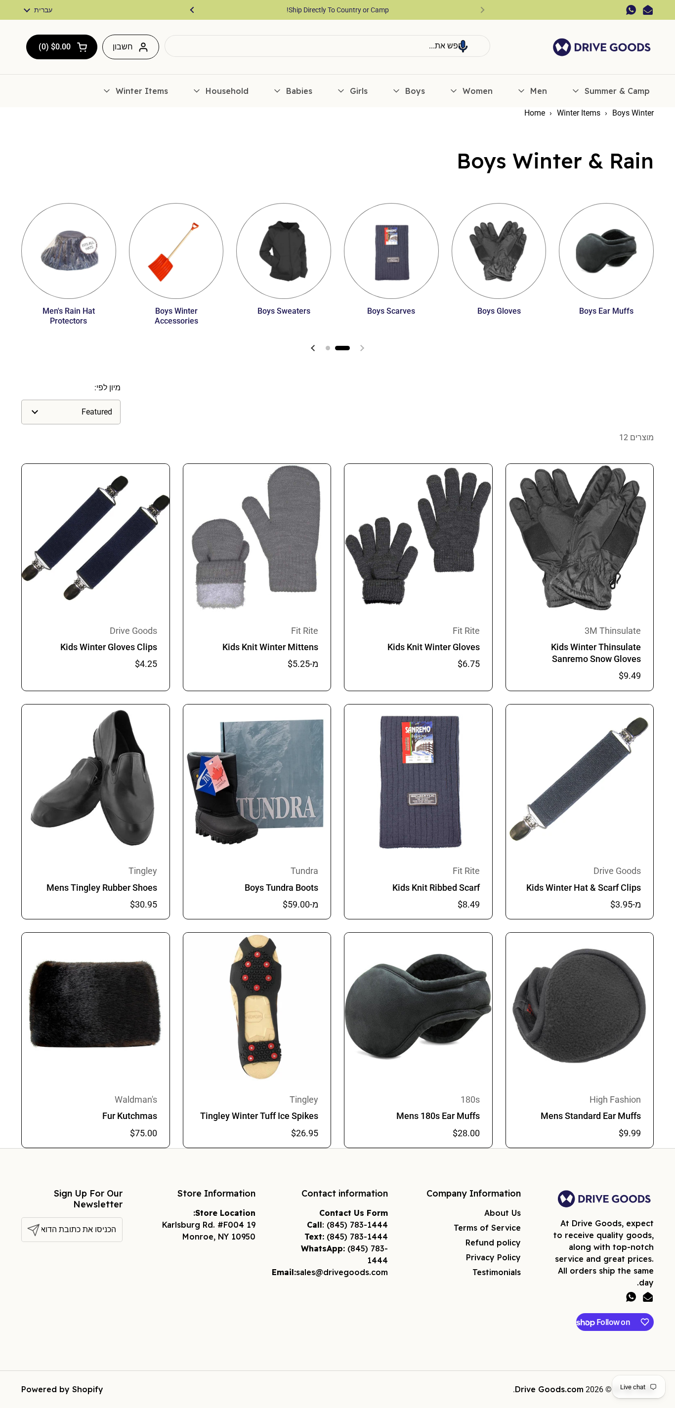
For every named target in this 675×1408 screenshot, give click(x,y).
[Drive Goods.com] (602, 47)
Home (534, 113)
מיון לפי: (107, 387)
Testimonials (496, 1272)
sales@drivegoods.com (342, 1272)
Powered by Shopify (62, 1389)
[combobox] (327, 46)
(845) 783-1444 (357, 1225)
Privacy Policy (493, 1257)
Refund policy (493, 1242)
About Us (502, 1213)
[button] (463, 46)
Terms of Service (487, 1228)
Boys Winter (633, 113)
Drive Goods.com (549, 1389)
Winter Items (578, 113)
